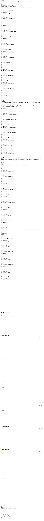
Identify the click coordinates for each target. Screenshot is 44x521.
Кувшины (5, 233)
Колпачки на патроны (7, 105)
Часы (3, 159)
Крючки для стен (20, 165)
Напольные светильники (27, 102)
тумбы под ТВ (13, 5)
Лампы (11, 105)
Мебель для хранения (19, 1)
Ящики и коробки (25, 165)
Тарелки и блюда (14, 229)
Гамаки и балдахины (7, 7)
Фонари (9, 104)
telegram (2, 516)
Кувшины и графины (24, 229)
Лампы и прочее (9, 103)
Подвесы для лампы (26, 105)
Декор (2, 158)
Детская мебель (3, 275)
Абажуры (2, 105)
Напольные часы (3, 161)
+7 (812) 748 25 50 (5, 512)
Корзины (17, 165)
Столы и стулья (3, 1)
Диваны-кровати (6, 3)
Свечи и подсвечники (24, 159)
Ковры (8, 159)
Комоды (2, 5)
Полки (5, 5)
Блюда (2, 231)
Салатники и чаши (19, 229)
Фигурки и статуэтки (18, 159)
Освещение (3, 101)
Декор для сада (20, 160)
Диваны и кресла (8, 1)
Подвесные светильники (21, 104)
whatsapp (4, 516)
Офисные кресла (3, 6)
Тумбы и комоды (3, 165)
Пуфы (17, 3)
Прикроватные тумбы (18, 4)
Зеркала (6, 159)
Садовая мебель (29, 1)
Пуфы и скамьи (25, 7)
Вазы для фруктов (4, 232)
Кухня (2, 228)
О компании (11, 508)
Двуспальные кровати (4, 4)
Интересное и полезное (25, 160)
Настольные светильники (12, 102)
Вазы (2, 159)
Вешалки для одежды (9, 165)
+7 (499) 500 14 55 (4, 279)
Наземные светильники (4, 104)
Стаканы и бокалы (4, 229)
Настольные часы (13, 161)
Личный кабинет (3, 509)
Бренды (1, 281)
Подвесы (21, 105)
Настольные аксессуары (8, 160)
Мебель (2, 0)
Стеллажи (7, 5)
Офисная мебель (24, 1)
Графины (2, 233)
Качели (21, 7)
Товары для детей (13, 506)
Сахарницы (3, 234)
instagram (7, 516)
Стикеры (2, 164)
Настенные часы (8, 161)
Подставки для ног (13, 3)
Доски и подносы (30, 229)
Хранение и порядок (15, 160)
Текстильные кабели (32, 105)
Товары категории (5, 9)
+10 (3, 8)
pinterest (9, 516)
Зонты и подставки (17, 7)
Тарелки (4, 231)
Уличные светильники (34, 102)
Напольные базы (14, 105)
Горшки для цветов (34, 159)
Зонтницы (14, 165)
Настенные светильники (19, 102)
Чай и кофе (40, 229)
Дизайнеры (5, 508)
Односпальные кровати (11, 4)
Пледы (2, 162)
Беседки (2, 7)
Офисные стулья (13, 6)
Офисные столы (8, 6)
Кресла (10, 3)
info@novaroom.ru (9, 279)
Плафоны (18, 105)
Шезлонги (19, 3)
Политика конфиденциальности (6, 517)
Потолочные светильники (5, 102)
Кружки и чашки (9, 229)
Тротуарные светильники (28, 104)
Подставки (2, 235)
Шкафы (10, 5)
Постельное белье (6, 162)
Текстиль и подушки (12, 159)
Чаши (7, 232)
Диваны (2, 3)
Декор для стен (29, 159)
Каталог (2, 505)
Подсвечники (3, 163)
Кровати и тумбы (13, 1)
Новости (14, 508)
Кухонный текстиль (35, 229)
